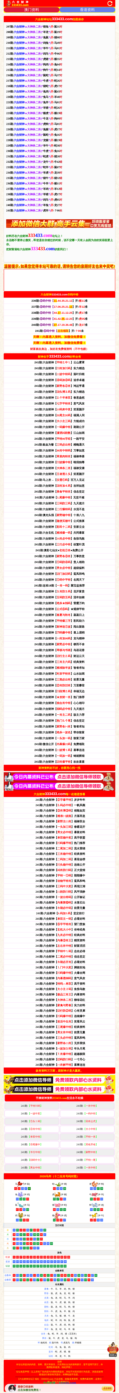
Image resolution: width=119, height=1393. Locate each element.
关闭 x (113, 1355)
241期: (32, 1105)
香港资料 (87, 10)
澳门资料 (31, 10)
